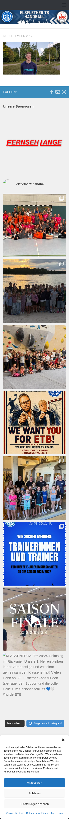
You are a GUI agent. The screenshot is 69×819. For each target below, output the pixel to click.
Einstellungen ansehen (35, 803)
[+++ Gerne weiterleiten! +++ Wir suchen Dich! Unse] (34, 422)
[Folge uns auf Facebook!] (51, 92)
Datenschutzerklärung (37, 813)
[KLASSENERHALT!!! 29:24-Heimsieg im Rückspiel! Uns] (34, 685)
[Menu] (64, 5)
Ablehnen (34, 793)
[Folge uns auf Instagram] (64, 92)
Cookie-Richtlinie (15, 813)
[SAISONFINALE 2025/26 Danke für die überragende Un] (34, 619)
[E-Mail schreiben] (57, 92)
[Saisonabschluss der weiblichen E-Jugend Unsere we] (34, 488)
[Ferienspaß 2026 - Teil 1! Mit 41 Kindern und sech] (34, 357)
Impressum (57, 813)
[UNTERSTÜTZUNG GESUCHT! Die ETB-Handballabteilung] (34, 554)
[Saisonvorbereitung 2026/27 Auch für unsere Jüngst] (34, 225)
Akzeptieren (34, 782)
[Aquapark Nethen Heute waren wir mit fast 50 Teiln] (34, 291)
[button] (63, 740)
